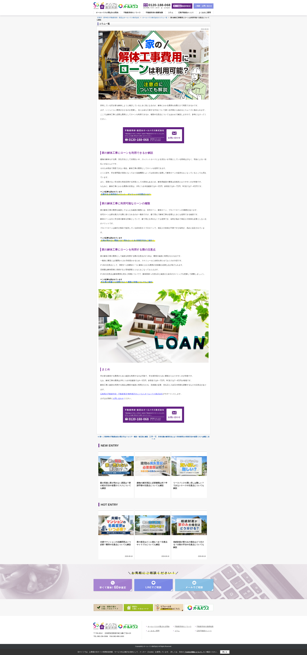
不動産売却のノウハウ (132, 12)
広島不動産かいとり (186, 12)
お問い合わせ (118, 398)
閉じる (224, 652)
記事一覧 (153, 437)
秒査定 (182, 6)
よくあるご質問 (205, 12)
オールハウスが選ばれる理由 (107, 12)
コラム (170, 12)
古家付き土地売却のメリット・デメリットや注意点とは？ (126, 194)
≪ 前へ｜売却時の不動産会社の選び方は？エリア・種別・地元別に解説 (123, 437)
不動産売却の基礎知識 (154, 12)
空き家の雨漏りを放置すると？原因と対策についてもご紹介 (127, 282)
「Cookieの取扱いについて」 (193, 652)
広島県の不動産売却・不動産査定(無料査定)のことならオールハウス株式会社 (131, 394)
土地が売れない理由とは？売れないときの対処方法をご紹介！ (128, 240)
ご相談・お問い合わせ (203, 6)
